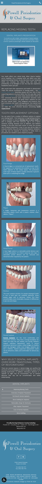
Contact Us (26, 478)
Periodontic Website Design (15, 481)
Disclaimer (34, 478)
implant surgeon (9, 105)
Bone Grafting (21, 413)
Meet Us (19, 478)
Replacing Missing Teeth (21, 389)
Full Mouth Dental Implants (21, 396)
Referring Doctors (10, 478)
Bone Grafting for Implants (21, 399)
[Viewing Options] (4, 480)
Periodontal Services (29, 474)
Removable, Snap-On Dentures (21, 403)
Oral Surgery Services (23, 476)
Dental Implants (21, 384)
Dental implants (10, 96)
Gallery (34, 476)
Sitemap (21, 479)
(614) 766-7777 (22, 467)
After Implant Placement (21, 406)
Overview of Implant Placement (21, 393)
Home (7, 474)
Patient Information (16, 474)
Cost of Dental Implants (21, 409)
